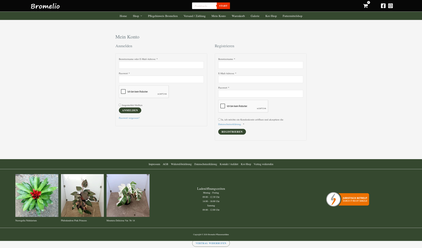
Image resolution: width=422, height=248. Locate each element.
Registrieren (232, 131)
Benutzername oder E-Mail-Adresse (144, 59)
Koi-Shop (271, 16)
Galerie (255, 16)
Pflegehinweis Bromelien (163, 16)
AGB (165, 164)
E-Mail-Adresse (233, 73)
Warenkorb (238, 16)
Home (123, 16)
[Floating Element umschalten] (410, 231)
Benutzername (232, 59)
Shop (136, 16)
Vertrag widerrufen (263, 164)
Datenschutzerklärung (229, 124)
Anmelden (130, 110)
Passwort (130, 73)
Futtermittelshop (292, 16)
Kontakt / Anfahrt (229, 164)
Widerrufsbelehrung (181, 164)
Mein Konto (218, 16)
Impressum (154, 164)
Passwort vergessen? (129, 117)
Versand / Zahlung (195, 16)
